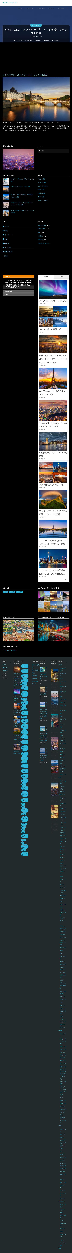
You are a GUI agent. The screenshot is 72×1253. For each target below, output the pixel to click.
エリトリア (63, 1143)
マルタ (61, 950)
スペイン (62, 884)
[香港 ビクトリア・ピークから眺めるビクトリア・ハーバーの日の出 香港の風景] (53, 344)
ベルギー (62, 934)
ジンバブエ (63, 1157)
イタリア (62, 833)
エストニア (63, 838)
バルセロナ (24, 753)
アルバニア (63, 808)
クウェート (63, 1008)
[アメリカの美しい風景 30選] (53, 472)
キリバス (62, 1210)
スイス (61, 876)
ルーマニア (63, 972)
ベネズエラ (63, 1109)
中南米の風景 (41, 193)
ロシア (61, 980)
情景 (39, 232)
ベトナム (62, 757)
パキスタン (63, 741)
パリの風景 (11, 130)
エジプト (62, 1137)
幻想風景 (40, 236)
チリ (61, 1079)
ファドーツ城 (24, 766)
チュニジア (63, 1168)
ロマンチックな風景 (24, 794)
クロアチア (63, 860)
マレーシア (63, 766)
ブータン (62, 754)
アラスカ (62, 786)
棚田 (23, 829)
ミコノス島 (24, 780)
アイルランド (24, 670)
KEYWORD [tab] (8, 291)
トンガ (61, 1220)
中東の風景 (41, 189)
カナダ (23, 706)
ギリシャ (62, 854)
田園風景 (40, 239)
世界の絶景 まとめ (43, 243)
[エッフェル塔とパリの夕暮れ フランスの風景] (53, 378)
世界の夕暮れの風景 (26, 126)
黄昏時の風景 (32, 130)
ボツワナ (62, 1171)
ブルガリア (63, 928)
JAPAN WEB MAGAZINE (9, 650)
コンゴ (61, 1151)
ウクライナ (63, 835)
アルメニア (63, 811)
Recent (61, 276)
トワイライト (53, 126)
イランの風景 (24, 688)
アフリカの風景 (42, 182)
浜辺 (23, 832)
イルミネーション (47, 128)
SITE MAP (5, 668)
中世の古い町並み (24, 800)
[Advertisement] (36, 55)
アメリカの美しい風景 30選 (51, 485)
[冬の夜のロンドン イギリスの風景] (53, 441)
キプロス (24, 716)
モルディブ (63, 774)
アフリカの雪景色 (24, 675)
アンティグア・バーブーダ (63, 1041)
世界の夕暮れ (7, 126)
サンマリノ (63, 866)
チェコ (61, 901)
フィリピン (63, 748)
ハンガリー (63, 918)
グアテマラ (63, 1055)
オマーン (62, 1005)
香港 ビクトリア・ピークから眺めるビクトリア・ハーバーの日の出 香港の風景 (53, 359)
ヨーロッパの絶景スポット (21, 130)
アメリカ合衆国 (24, 680)
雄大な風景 (24, 854)
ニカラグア (63, 1092)
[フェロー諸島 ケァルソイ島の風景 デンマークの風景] (53, 499)
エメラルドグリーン (24, 694)
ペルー (61, 1115)
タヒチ (63, 1240)
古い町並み (24, 810)
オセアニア (61, 1201)
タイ (61, 713)
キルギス (62, 702)
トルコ (61, 735)
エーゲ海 (24, 698)
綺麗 (17, 128)
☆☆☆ (5, 591)
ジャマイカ (63, 1066)
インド (61, 678)
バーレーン (63, 1019)
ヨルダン (62, 1024)
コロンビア (63, 1063)
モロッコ (62, 1190)
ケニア (61, 1148)
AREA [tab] (7, 294)
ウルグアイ (63, 1046)
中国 (23, 803)
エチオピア (63, 1140)
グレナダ (62, 1058)
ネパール (62, 738)
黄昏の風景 (60, 126)
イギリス (62, 814)
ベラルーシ (63, 931)
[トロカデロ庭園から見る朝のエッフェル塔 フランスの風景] (53, 529)
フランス (7, 128)
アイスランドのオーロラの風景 (53, 301)
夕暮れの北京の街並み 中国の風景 (20, 187)
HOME (4, 665)
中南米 (60, 1030)
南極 (59, 1248)
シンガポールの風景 (24, 726)
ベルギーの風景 (24, 771)
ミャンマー (63, 769)
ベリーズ (62, 1112)
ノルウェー (63, 910)
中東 (23, 806)
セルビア (62, 898)
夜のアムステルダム (24, 819)
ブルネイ (62, 751)
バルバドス (63, 1103)
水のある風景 (62, 128)
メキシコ (62, 791)
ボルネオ (62, 760)
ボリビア (62, 1118)
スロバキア (24, 742)
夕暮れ (39, 128)
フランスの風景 (23, 128)
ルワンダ (62, 1198)
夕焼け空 (12, 128)
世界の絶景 (35, 126)
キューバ (62, 1052)
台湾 (61, 716)
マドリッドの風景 (24, 775)
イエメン (62, 996)
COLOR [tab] (7, 276)
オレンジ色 (55, 128)
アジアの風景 (41, 179)
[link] (67, 9)
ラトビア (62, 961)
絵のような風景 (16, 126)
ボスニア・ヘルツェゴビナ (63, 942)
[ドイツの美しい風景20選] (53, 316)
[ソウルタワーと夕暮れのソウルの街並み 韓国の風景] (53, 410)
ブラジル (62, 1106)
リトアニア (63, 964)
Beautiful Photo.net (10, 3)
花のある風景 (24, 846)
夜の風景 (24, 823)
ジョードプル (24, 732)
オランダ (62, 846)
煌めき (23, 839)
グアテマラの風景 (24, 720)
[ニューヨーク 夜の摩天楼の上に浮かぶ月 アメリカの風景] (53, 558)
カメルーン (63, 1145)
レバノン (62, 1027)
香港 (61, 763)
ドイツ (61, 907)
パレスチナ (63, 1022)
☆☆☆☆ (11, 591)
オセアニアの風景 (43, 186)
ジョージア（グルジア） (63, 871)
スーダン (62, 1160)
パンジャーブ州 (24, 758)
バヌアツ (62, 1228)
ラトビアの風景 (24, 788)
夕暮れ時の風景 (43, 126)
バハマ (61, 1097)
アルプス (24, 684)
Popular (46, 276)
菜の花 (23, 850)
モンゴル (62, 771)
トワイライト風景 (32, 128)
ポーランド (63, 937)
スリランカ (63, 710)
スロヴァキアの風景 (24, 747)
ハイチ (61, 1095)
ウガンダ (62, 1134)
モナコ (23, 784)
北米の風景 (41, 197)
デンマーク (63, 904)
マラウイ (62, 1179)
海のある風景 (24, 836)
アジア (60, 665)
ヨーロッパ (61, 794)
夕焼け (23, 814)
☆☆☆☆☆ (19, 591)
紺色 (6, 130)
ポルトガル (63, 947)
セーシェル (63, 1163)
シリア (61, 1016)
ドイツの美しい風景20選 (50, 329)
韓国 (61, 697)
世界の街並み (36, 25)
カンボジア (24, 713)
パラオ (61, 1231)
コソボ (61, 863)
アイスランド (24, 666)
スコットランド (24, 737)
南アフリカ (63, 1182)
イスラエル (63, 999)
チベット (62, 724)
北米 (59, 777)
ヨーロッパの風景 (41, 130)
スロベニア (63, 895)
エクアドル (63, 1049)
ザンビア (62, 1154)
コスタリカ (63, 1060)
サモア (61, 1212)
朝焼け (23, 826)
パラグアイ (63, 1100)
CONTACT (5, 670)
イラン (61, 1002)
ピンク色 (24, 762)
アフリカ (60, 1125)
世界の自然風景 (42, 225)
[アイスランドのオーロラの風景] (53, 289)
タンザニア (63, 1166)
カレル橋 (24, 709)
